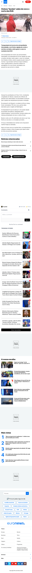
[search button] (27, 493)
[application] (16, 23)
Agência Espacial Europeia (12, 516)
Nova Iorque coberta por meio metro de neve (12, 141)
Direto (28, 1)
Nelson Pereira (6, 35)
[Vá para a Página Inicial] (5, 2)
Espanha (7, 506)
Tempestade (6, 156)
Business (3, 535)
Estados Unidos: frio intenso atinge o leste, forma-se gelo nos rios (14, 150)
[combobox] (16, 493)
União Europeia (8, 513)
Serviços (3, 554)
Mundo (10, 5)
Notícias (5, 5)
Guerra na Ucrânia (23, 502)
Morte (24, 516)
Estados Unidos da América (20, 506)
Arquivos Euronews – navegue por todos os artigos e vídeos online (22, 549)
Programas (19, 544)
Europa (3, 532)
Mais (2, 558)
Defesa (25, 509)
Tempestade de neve (19, 156)
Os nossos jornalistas (6, 547)
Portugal (26, 513)
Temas (2, 528)
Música (18, 513)
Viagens (3, 541)
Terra (18, 535)
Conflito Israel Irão (9, 502)
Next (2, 538)
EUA (14, 5)
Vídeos (2, 544)
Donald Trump (9, 509)
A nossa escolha (8, 359)
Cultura (18, 541)
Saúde (18, 538)
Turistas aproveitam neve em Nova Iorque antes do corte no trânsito (13, 146)
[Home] (1, 5)
